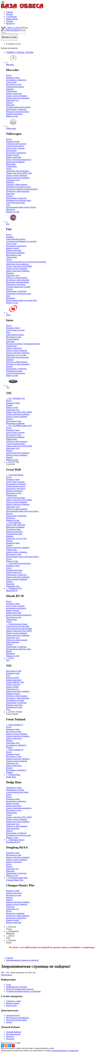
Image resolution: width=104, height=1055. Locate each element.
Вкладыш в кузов (13, 84)
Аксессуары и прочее (15, 148)
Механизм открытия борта (17, 112)
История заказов (13, 1034)
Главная (9, 12)
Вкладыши (10, 164)
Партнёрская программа (16, 1020)
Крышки (10, 237)
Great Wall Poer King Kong (19, 563)
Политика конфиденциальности (20, 989)
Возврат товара (12, 1003)
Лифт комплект (12, 642)
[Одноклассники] (6, 1045)
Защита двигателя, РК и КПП (19, 412)
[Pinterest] (13, 1045)
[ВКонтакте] (2, 1045)
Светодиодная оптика (15, 203)
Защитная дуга (12, 100)
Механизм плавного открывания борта (23, 344)
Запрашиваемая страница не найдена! (22, 960)
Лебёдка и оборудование (16, 441)
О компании (11, 17)
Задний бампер (12, 339)
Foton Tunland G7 (15, 725)
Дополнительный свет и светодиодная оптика (26, 262)
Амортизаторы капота (15, 239)
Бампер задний (12, 155)
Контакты (10, 23)
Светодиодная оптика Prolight (19, 628)
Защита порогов (13, 684)
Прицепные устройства (16, 109)
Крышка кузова (13, 78)
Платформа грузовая (15, 700)
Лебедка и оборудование (16, 184)
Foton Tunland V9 (15, 750)
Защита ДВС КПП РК (15, 525)
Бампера (9, 536)
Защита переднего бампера (17, 98)
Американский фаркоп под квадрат (21, 241)
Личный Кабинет (13, 1032)
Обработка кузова (14, 788)
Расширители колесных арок (18, 293)
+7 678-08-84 (11, 30)
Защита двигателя (14, 93)
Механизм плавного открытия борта (22, 189)
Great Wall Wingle (15, 475)
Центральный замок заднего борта (21, 207)
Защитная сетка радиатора (17, 171)
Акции (9, 1022)
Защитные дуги (13, 180)
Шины (9, 651)
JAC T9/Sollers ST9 (16, 398)
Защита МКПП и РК (15, 682)
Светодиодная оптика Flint (17, 626)
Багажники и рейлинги (16, 80)
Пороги (9, 102)
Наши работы (12, 19)
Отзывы (9, 21)
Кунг (8, 675)
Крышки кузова (13, 403)
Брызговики (11, 150)
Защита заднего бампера (16, 96)
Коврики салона (13, 693)
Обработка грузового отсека (18, 187)
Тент (8, 205)
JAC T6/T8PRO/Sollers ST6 (20, 426)
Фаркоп (9, 405)
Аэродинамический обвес (17, 792)
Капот (8, 794)
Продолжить (6, 975)
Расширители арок (14, 371)
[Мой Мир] (9, 1045)
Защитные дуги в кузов (16, 355)
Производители (13, 1015)
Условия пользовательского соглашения (23, 991)
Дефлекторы (11, 91)
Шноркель (10, 209)
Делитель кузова (13, 529)
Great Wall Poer (14, 522)
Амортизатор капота (15, 87)
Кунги (9, 75)
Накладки (10, 105)
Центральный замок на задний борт (21, 300)
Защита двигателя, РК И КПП (19, 266)
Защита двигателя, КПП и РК (19, 173)
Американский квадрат (16, 144)
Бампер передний (13, 157)
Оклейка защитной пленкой (18, 107)
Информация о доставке (16, 987)
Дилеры (9, 14)
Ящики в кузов (12, 212)
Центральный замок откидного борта (22, 511)
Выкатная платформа (15, 162)
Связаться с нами (13, 1001)
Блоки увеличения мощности (18, 159)
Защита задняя (12, 687)
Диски (9, 169)
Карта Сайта (11, 1005)
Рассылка (10, 1039)
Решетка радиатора (14, 114)
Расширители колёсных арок (18, 200)
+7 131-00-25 (13, 28)
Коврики (10, 89)
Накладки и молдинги (15, 284)
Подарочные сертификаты (17, 1018)
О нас (8, 984)
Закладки (10, 1036)
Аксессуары (11, 82)
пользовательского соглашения (64, 1050)
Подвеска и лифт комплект (17, 191)
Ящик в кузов (12, 116)
